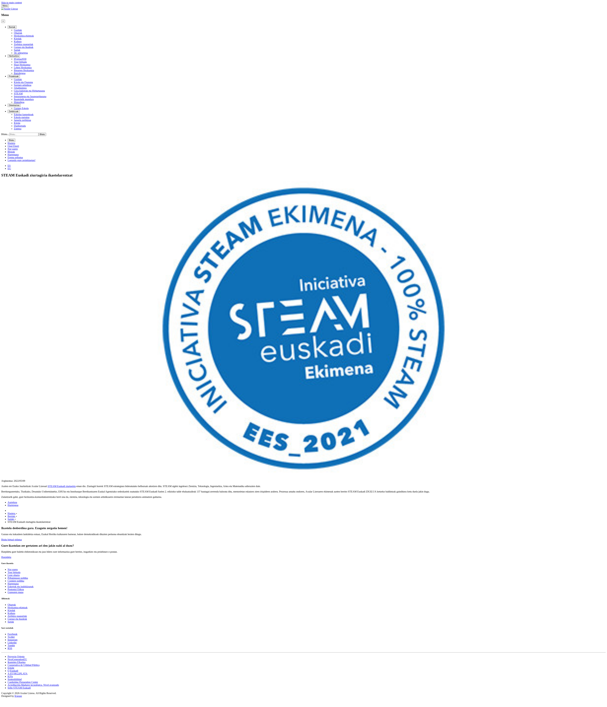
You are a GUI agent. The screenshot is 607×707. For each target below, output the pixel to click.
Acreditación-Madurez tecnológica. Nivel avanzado (33, 685)
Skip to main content (11, 2)
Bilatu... (5, 134)
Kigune (18, 696)
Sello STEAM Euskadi (19, 687)
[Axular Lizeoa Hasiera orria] (9, 8)
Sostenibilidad (15, 679)
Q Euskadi (13, 670)
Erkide (11, 668)
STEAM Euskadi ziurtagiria (62, 486)
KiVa (10, 676)
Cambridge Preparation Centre (23, 682)
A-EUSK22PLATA (18, 673)
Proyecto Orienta (16, 656)
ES (9, 165)
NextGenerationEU (17, 659)
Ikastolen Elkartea (16, 662)
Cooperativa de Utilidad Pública (24, 665)
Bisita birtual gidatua (11, 539)
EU (9, 168)
